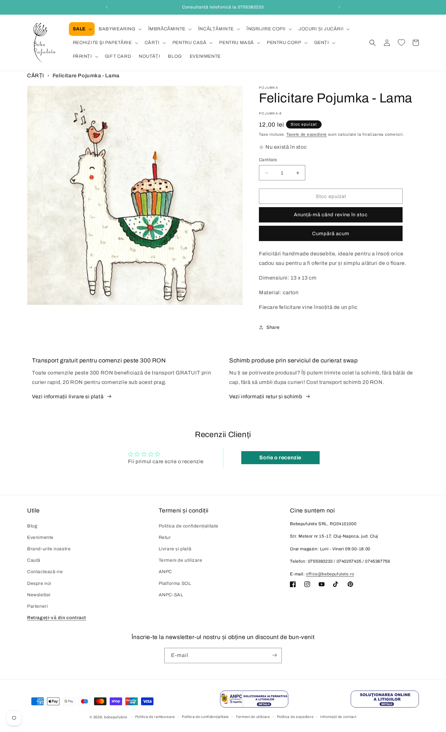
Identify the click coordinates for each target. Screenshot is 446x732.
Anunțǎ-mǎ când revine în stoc (331, 214)
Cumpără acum (330, 233)
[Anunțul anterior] (107, 7)
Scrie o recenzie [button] (280, 457)
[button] (82, 29)
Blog (32, 526)
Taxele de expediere (306, 134)
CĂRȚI (35, 75)
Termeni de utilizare (180, 560)
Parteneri (37, 606)
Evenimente (40, 537)
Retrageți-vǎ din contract (56, 617)
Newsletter (39, 594)
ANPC (165, 572)
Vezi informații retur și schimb (265, 396)
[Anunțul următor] (339, 7)
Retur (165, 537)
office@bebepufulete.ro (330, 574)
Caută (33, 560)
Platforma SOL (175, 583)
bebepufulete (115, 717)
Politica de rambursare (155, 717)
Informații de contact (338, 717)
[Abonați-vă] (274, 655)
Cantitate (268, 160)
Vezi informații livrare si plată (68, 396)
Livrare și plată (175, 548)
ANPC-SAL (171, 594)
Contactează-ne (45, 572)
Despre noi (39, 583)
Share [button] (273, 327)
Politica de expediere (295, 717)
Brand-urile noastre (49, 548)
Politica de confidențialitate (188, 526)
